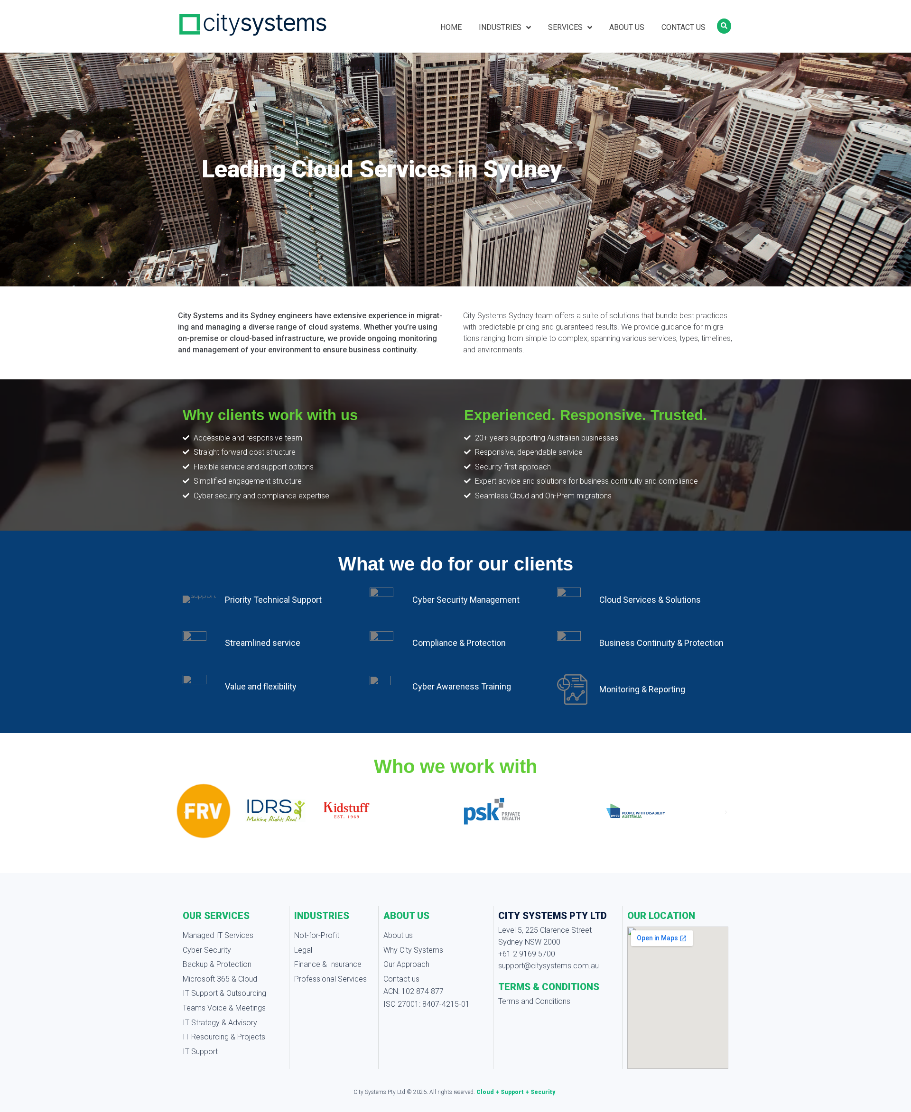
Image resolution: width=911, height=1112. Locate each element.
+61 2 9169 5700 (526, 953)
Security (542, 1092)
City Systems (370, 1092)
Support (513, 1092)
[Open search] (724, 26)
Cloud (485, 1092)
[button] (185, 812)
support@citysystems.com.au (548, 965)
